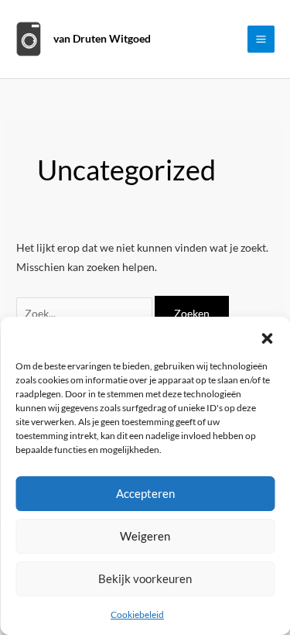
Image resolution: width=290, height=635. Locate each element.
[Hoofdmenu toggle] (261, 39)
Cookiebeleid (137, 614)
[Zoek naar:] (85, 313)
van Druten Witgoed (102, 38)
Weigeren (145, 536)
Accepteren (145, 493)
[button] (267, 336)
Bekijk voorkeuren (145, 578)
